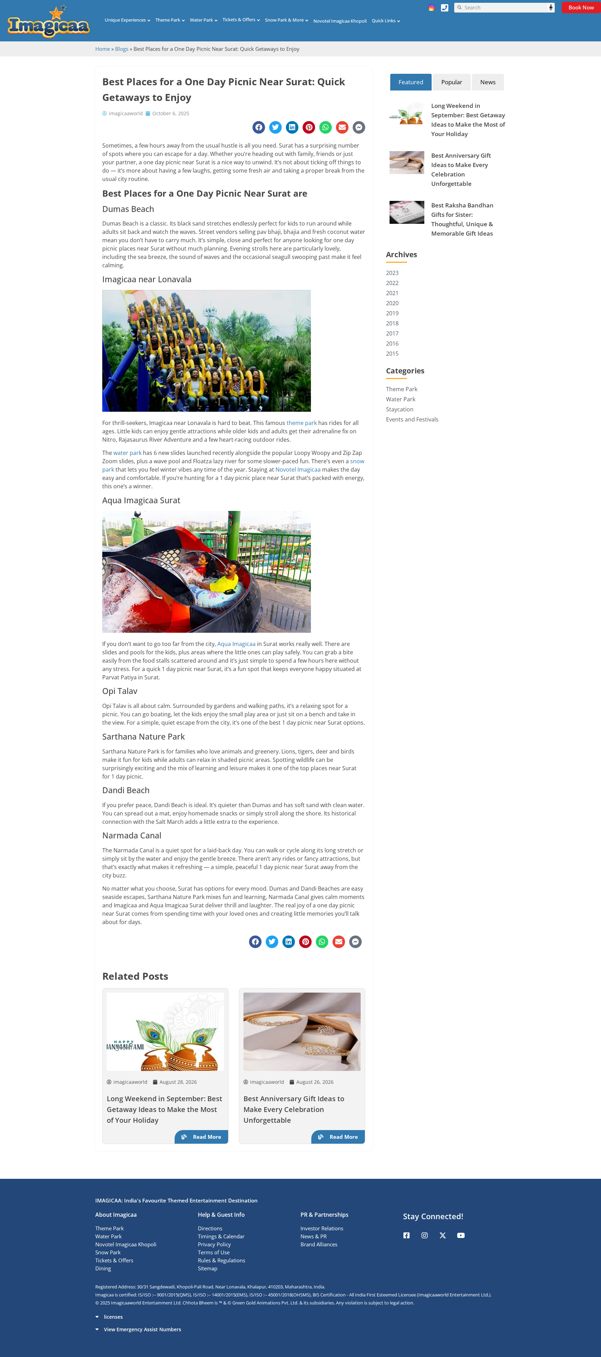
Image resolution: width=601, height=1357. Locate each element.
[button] (300, 1316)
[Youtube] (460, 1235)
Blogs (121, 48)
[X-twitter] (442, 1235)
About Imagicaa (116, 1214)
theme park (302, 423)
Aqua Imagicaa (236, 644)
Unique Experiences (125, 20)
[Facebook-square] (406, 1235)
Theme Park (167, 20)
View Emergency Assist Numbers (142, 1329)
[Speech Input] (508, 8)
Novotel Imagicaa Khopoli (340, 21)
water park (127, 453)
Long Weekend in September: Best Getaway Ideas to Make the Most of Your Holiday (164, 1109)
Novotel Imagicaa (298, 469)
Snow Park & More (284, 20)
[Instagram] (424, 1235)
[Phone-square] (445, 7)
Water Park (201, 20)
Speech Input (551, 7)
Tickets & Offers (239, 19)
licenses (113, 1316)
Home (102, 48)
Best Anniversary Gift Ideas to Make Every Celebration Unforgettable (293, 1109)
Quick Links (383, 20)
